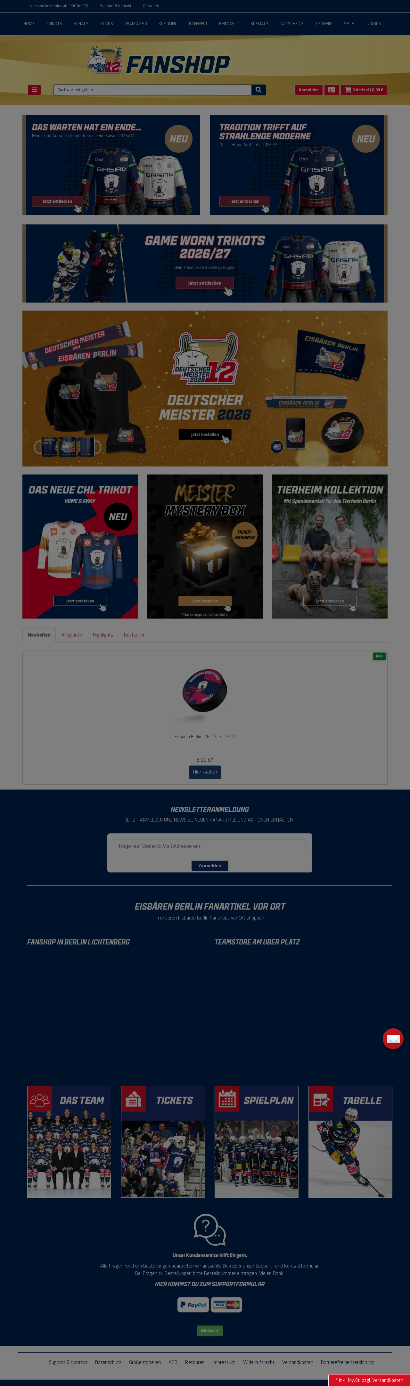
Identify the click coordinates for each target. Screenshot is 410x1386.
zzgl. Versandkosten (382, 1380)
